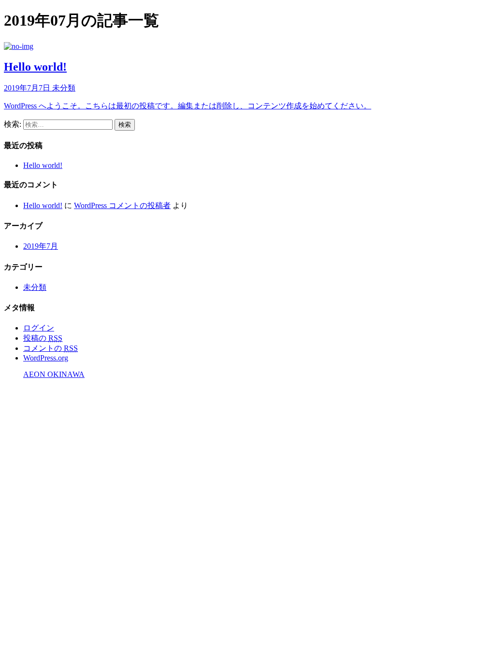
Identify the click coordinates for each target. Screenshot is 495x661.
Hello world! (42, 165)
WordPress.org (45, 358)
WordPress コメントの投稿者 (122, 205)
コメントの (50, 348)
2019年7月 (40, 246)
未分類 (34, 287)
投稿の (42, 338)
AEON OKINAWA (54, 374)
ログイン (38, 328)
